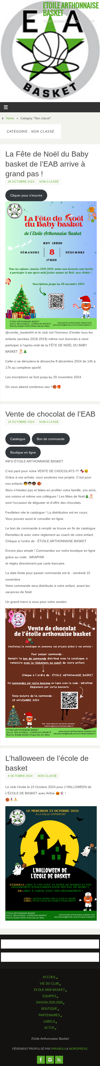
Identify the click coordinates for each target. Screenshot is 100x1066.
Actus (49, 1027)
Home (10, 118)
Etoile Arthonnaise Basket (71, 9)
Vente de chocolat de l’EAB (50, 414)
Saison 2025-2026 (49, 1002)
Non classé (49, 181)
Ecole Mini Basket (49, 990)
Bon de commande (51, 439)
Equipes (49, 996)
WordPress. (78, 1048)
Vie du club (49, 983)
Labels (49, 1021)
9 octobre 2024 (20, 776)
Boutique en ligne (23, 452)
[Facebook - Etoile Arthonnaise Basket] (41, 1060)
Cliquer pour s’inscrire (26, 195)
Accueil (49, 977)
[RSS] (59, 1060)
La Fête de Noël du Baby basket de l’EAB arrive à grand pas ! (46, 164)
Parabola (58, 1048)
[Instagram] (50, 1060)
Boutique (49, 1008)
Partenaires (49, 1015)
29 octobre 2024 (21, 181)
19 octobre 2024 (21, 422)
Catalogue (17, 439)
